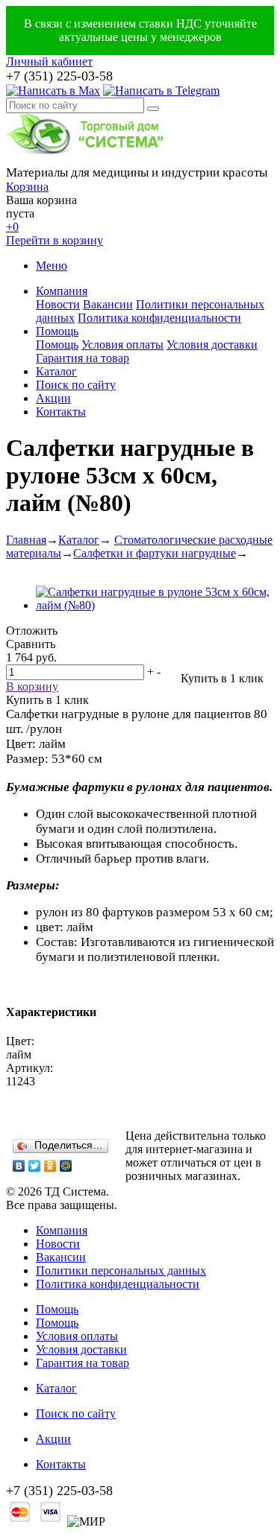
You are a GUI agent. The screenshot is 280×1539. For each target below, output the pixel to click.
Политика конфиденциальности (159, 317)
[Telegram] (161, 90)
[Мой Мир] (66, 1165)
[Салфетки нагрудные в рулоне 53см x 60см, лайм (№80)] (155, 605)
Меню (51, 265)
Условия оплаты (122, 344)
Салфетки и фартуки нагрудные (154, 553)
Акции (53, 398)
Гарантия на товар (82, 358)
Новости (58, 304)
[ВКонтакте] (19, 1165)
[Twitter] (35, 1165)
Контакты (61, 411)
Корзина (27, 186)
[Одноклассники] (50, 1165)
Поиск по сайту (76, 384)
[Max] (53, 90)
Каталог (56, 371)
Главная (26, 539)
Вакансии (108, 304)
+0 (12, 226)
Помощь (57, 331)
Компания (61, 291)
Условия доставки (212, 344)
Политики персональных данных (121, 1270)
